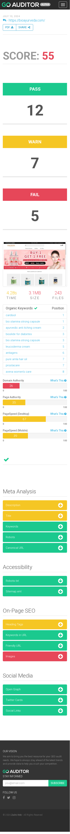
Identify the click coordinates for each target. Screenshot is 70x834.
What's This (57, 380)
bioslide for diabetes (35, 334)
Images (10, 656)
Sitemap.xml (13, 591)
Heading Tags (14, 624)
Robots (10, 537)
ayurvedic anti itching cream (35, 327)
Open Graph (13, 689)
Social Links (13, 710)
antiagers (35, 352)
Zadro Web (16, 815)
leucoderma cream (35, 346)
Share (22, 27)
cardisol (35, 315)
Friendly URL (13, 645)
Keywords (12, 526)
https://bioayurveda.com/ (27, 20)
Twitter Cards (14, 700)
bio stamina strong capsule (35, 321)
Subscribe (58, 783)
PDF (7, 27)
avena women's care (35, 371)
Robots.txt (12, 580)
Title (8, 516)
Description (13, 505)
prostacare (35, 365)
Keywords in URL (16, 635)
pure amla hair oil (35, 359)
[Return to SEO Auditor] (4, 20)
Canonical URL (15, 548)
